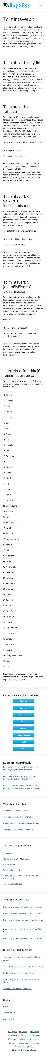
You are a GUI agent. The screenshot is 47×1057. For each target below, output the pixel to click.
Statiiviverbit (8, 853)
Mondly (23, 721)
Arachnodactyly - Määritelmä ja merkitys (21, 823)
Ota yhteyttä (8, 1019)
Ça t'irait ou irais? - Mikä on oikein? (18, 973)
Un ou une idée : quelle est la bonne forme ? (22, 907)
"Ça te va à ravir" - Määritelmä (16, 859)
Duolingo (23, 701)
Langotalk (23, 708)
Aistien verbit (9, 864)
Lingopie (23, 728)
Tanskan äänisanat (11, 870)
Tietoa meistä (9, 1013)
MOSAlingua (23, 715)
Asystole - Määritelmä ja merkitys (18, 817)
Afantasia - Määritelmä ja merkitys (18, 830)
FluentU (24, 742)
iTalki (23, 749)
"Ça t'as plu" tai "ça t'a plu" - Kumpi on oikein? (23, 966)
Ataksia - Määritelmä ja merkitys (17, 810)
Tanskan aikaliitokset (12, 884)
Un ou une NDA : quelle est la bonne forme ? (22, 913)
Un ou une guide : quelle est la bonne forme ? (23, 938)
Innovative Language (23, 735)
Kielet (5, 1006)
